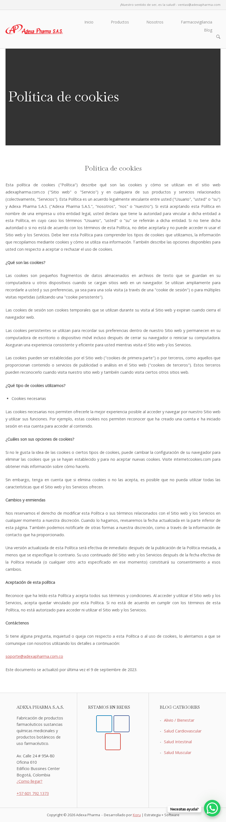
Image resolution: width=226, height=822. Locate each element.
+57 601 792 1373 (33, 793)
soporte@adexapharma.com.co (34, 656)
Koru (137, 814)
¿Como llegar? (29, 781)
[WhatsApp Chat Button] (212, 808)
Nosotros (155, 22)
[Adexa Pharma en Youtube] (113, 741)
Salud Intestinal (178, 741)
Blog (208, 30)
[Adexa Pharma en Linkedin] (104, 723)
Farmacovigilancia (196, 22)
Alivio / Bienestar (179, 720)
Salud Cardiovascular (182, 731)
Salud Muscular (177, 752)
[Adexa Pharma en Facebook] (121, 723)
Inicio (89, 22)
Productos (120, 22)
